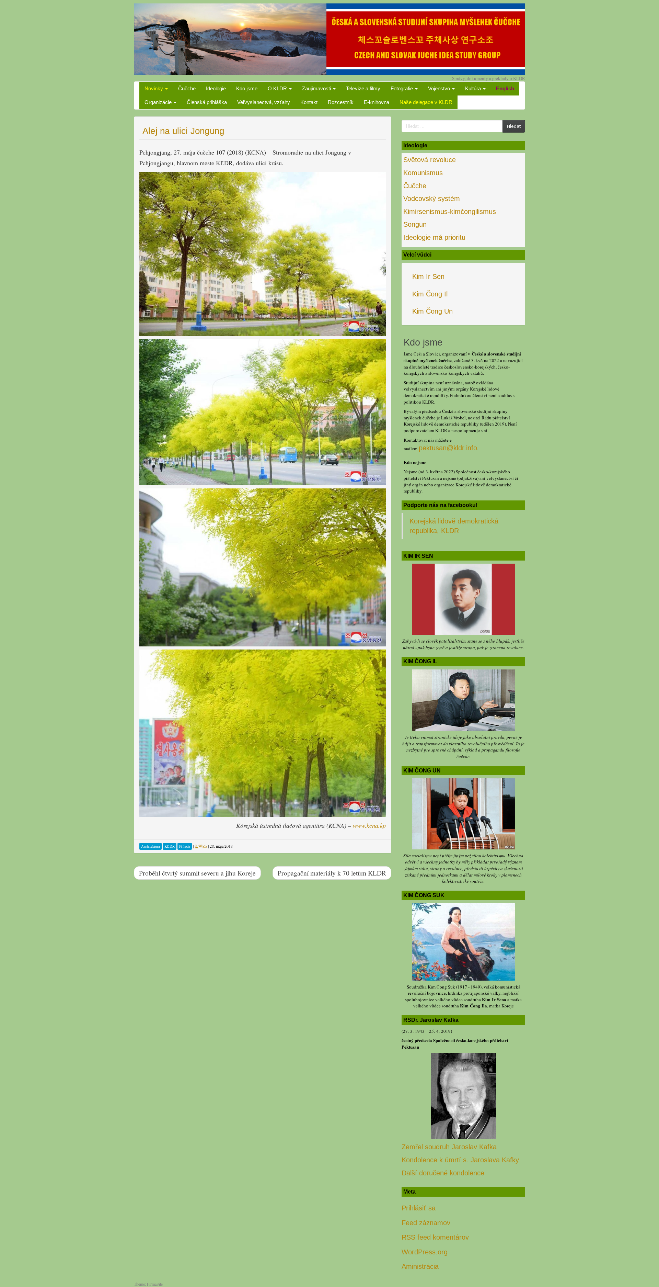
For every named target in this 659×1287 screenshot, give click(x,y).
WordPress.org (425, 1252)
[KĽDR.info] (329, 38)
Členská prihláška (207, 102)
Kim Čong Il (430, 294)
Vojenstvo (439, 88)
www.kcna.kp (369, 825)
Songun (415, 224)
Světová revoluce (429, 159)
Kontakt (308, 102)
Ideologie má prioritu (434, 237)
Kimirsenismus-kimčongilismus (449, 211)
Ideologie (216, 88)
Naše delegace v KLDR (426, 102)
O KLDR (278, 88)
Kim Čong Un (432, 311)
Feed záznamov (426, 1223)
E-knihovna (376, 102)
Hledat (514, 126)
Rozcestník (341, 102)
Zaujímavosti (317, 88)
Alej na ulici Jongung (183, 131)
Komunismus (423, 173)
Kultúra (473, 88)
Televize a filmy (363, 88)
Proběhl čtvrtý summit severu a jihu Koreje (197, 872)
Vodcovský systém (431, 198)
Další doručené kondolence (443, 1173)
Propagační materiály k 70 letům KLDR (332, 872)
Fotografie (402, 88)
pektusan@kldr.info (448, 448)
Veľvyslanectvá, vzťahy (263, 102)
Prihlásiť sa (419, 1208)
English (505, 88)
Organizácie (158, 102)
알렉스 (201, 846)
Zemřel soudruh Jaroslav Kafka (449, 1147)
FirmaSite (155, 1284)
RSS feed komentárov (435, 1237)
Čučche (187, 88)
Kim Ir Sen (428, 276)
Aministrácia (420, 1266)
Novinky (154, 88)
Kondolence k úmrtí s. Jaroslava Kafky (460, 1160)
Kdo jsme (246, 88)
